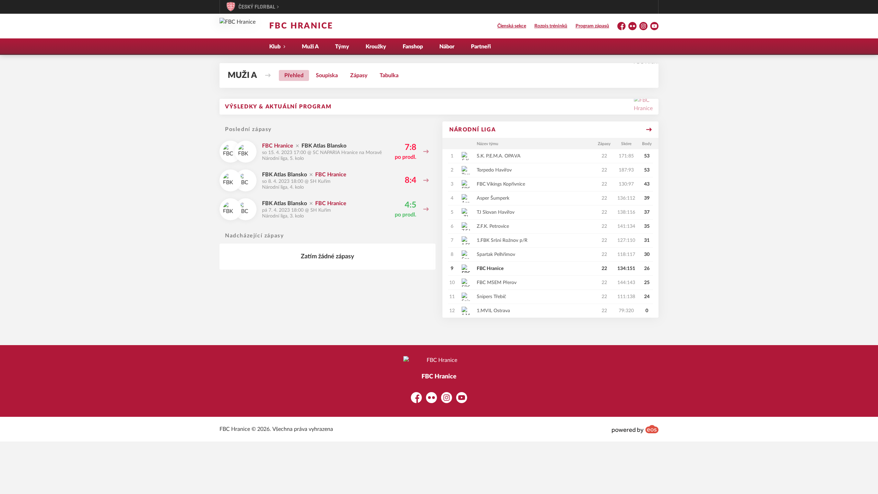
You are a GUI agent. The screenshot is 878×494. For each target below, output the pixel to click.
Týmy (342, 46)
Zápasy (358, 75)
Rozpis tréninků (550, 26)
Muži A (310, 46)
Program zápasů (592, 26)
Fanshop (413, 46)
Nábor (446, 46)
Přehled (294, 75)
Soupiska (327, 75)
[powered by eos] (635, 429)
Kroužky (376, 46)
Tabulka (389, 75)
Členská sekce (511, 26)
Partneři (481, 46)
